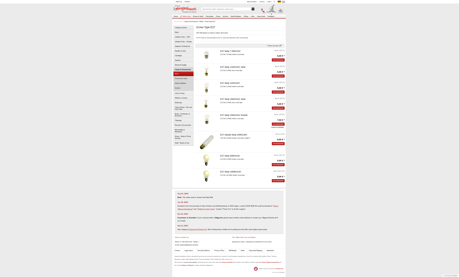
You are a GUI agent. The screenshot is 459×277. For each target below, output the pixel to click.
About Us (179, 1)
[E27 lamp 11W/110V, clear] (206, 71)
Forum (218, 16)
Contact (187, 1)
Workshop (178, 103)
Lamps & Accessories (191, 21)
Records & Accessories (183, 125)
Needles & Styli (180, 51)
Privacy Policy (219, 250)
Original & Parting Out (182, 46)
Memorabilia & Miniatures (180, 131)
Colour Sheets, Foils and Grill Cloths (183, 108)
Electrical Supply (181, 65)
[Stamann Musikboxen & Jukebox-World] (185, 9)
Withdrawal (232, 250)
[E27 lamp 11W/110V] (206, 87)
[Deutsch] (279, 2)
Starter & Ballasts (180, 83)
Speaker (178, 60)
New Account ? (252, 1)
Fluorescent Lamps (181, 78)
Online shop (186, 16)
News (177, 32)
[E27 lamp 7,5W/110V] (207, 55)
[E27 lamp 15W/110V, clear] (206, 103)
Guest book (261, 16)
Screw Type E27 (210, 21)
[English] (284, 2)
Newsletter (270, 250)
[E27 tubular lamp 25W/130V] (207, 142)
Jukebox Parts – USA (182, 37)
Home (176, 16)
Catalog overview (181, 27)
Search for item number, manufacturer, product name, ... (218, 9)
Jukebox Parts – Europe (183, 41)
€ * (281, 56)
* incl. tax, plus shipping (277, 272)
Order (243, 250)
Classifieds (209, 16)
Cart (268, 1)
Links (253, 16)
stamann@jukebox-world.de (189, 245)
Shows (246, 16)
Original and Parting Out (197, 229)
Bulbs (201, 21)
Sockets (177, 88)
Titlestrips (178, 120)
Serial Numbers (236, 16)
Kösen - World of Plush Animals (183, 137)
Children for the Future (206, 209)
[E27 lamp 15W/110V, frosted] (206, 119)
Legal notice (188, 250)
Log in (262, 1)
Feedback (271, 16)
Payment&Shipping (255, 250)
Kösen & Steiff (198, 16)
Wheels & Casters (181, 98)
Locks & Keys (180, 93)
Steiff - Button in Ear (182, 143)
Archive (225, 16)
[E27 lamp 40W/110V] (206, 160)
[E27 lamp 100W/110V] (206, 176)
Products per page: (273, 45)
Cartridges (178, 55)
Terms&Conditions (203, 250)
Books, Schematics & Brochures (182, 115)
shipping (454, 275)
